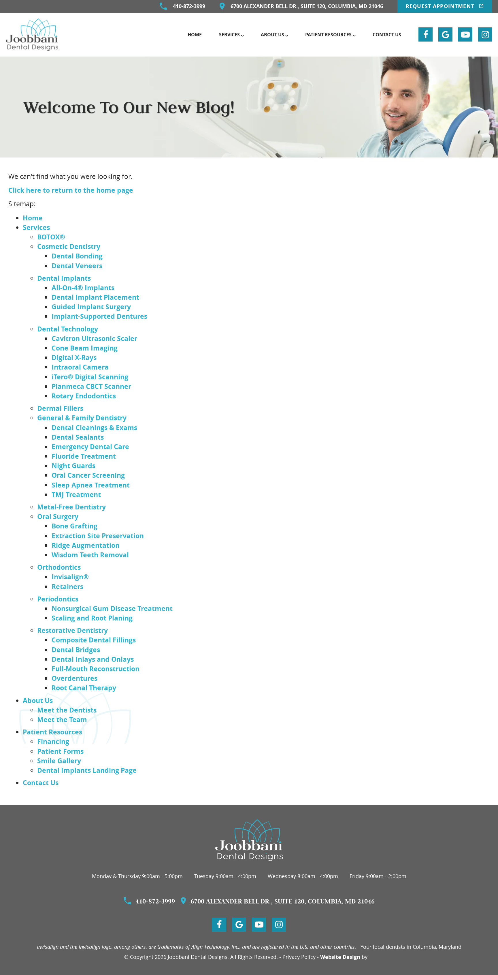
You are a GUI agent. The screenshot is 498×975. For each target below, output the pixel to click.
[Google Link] (445, 34)
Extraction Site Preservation (98, 535)
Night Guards (73, 465)
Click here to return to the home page (70, 190)
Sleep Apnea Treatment (91, 485)
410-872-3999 (189, 6)
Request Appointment (441, 6)
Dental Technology (67, 328)
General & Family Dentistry (82, 417)
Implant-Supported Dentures (99, 316)
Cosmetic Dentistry (68, 246)
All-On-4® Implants (83, 287)
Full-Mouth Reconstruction (95, 668)
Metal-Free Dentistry (71, 506)
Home (195, 34)
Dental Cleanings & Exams (94, 427)
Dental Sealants (78, 437)
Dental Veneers (77, 265)
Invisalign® (70, 576)
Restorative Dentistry (72, 630)
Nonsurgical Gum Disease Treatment (112, 608)
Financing (53, 741)
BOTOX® (51, 236)
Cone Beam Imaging (85, 347)
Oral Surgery (57, 516)
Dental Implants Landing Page (87, 770)
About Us (272, 34)
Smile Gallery (59, 760)
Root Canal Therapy (84, 687)
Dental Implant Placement (95, 297)
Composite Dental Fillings (94, 639)
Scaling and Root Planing (92, 617)
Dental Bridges (76, 649)
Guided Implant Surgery (91, 306)
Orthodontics (59, 567)
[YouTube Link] (465, 34)
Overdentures (74, 678)
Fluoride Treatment (84, 456)
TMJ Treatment (76, 494)
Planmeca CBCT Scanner (91, 386)
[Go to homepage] (249, 840)
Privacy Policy (299, 956)
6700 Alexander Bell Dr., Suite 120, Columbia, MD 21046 (307, 6)
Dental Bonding (77, 255)
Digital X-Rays (74, 357)
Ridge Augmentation (86, 545)
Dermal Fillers (60, 408)
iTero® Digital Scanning (90, 376)
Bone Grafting (74, 525)
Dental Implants (64, 278)
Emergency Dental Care (90, 446)
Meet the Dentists (67, 710)
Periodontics (57, 598)
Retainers (67, 586)
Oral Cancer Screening (88, 475)
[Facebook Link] (425, 34)
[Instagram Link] (485, 34)
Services (229, 34)
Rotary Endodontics (84, 395)
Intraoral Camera (80, 367)
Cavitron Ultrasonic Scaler (94, 338)
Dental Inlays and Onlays (93, 659)
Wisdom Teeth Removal (90, 554)
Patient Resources (328, 34)
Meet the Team (62, 719)
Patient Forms (60, 751)
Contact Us (387, 34)
